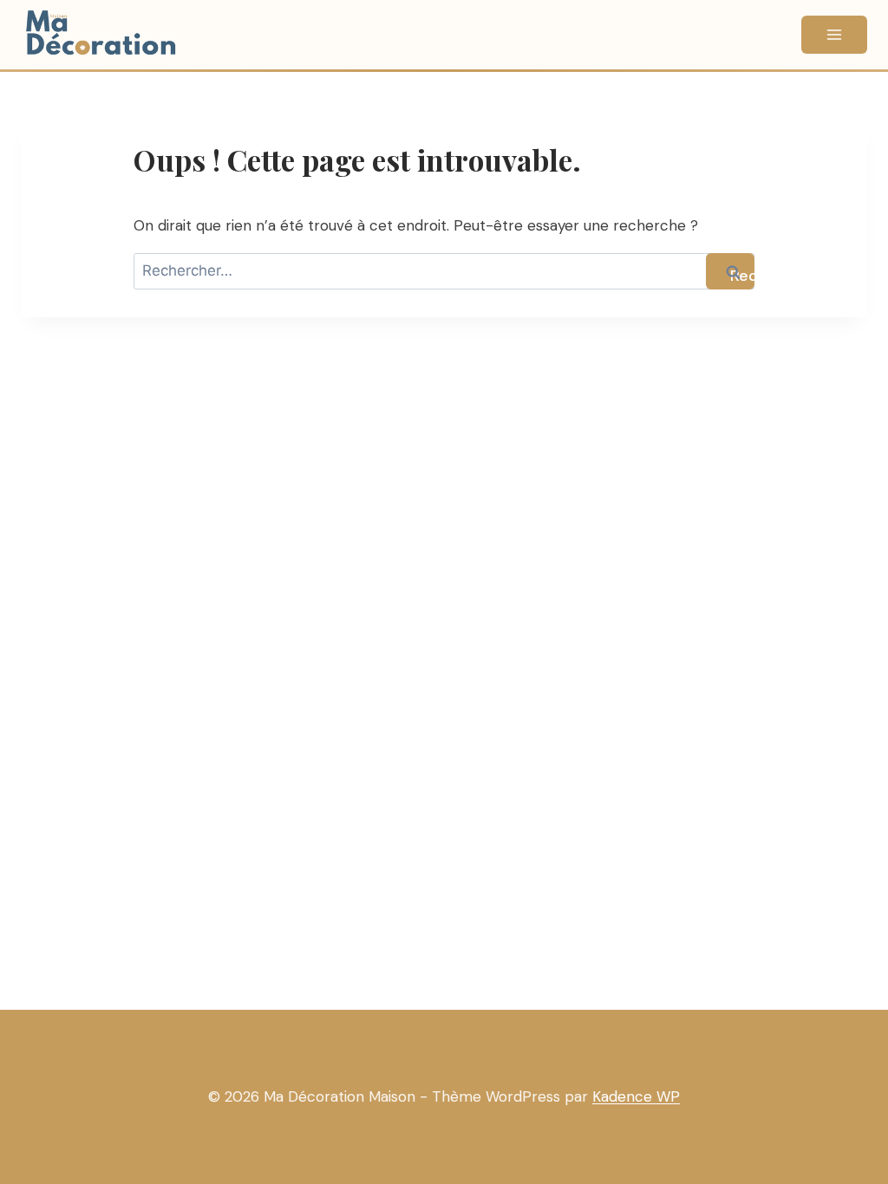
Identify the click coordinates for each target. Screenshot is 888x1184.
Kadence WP (636, 1096)
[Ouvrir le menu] (834, 35)
